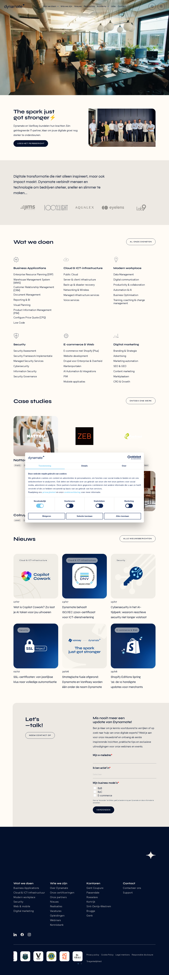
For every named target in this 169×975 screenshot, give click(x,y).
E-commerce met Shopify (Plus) (81, 351)
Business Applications (26, 888)
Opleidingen (57, 916)
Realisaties (56, 906)
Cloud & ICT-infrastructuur (29, 893)
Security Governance (25, 376)
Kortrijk (90, 902)
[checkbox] (124, 791)
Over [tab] (124, 466)
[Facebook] (22, 934)
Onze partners (58, 897)
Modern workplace (24, 897)
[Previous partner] (78, 963)
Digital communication (126, 279)
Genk (89, 916)
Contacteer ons (132, 888)
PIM (66, 376)
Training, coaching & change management (129, 302)
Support (128, 893)
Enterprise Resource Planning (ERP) (33, 274)
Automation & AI (122, 290)
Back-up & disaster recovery (79, 285)
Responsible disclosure (142, 955)
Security (18, 902)
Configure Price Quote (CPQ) (29, 317)
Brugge (90, 911)
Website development (76, 356)
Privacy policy (92, 955)
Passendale (92, 893)
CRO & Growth (121, 381)
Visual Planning (21, 305)
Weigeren (46, 516)
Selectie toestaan (84, 516)
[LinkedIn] (15, 934)
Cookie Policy (107, 955)
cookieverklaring (72, 492)
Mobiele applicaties (74, 381)
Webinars (55, 920)
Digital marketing (23, 911)
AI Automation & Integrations (80, 371)
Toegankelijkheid (94, 961)
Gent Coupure (94, 888)
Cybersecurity (21, 366)
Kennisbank (57, 925)
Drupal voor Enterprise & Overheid (83, 361)
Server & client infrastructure (80, 279)
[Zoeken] (161, 6)
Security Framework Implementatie (32, 356)
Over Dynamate (59, 888)
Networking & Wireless (76, 290)
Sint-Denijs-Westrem (98, 906)
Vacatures (56, 911)
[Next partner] (81, 963)
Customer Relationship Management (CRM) (33, 289)
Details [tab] (84, 466)
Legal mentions (123, 955)
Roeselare (92, 897)
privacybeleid (49, 492)
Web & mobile (21, 906)
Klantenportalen (72, 366)
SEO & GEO (119, 366)
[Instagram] (29, 934)
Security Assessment (24, 351)
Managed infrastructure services (81, 295)
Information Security (24, 371)
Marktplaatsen (121, 376)
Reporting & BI (21, 300)
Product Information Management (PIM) (32, 312)
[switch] (69, 506)
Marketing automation (125, 361)
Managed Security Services (28, 361)
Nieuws (54, 902)
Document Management (27, 295)
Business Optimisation (125, 295)
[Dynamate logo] (14, 6)
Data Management (123, 274)
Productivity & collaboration (129, 285)
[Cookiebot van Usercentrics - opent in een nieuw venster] (129, 458)
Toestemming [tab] (45, 466)
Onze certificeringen (62, 893)
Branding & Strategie (125, 351)
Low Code (19, 323)
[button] (50, 6)
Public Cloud (71, 274)
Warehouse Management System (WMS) (31, 281)
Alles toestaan (122, 516)
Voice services (71, 300)
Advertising (119, 356)
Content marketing (124, 371)
